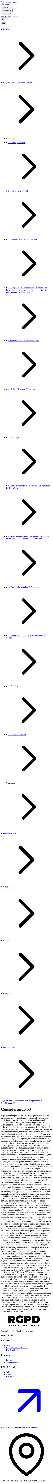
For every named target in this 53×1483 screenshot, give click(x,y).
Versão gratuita (12, 16)
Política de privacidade (28, 1427)
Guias (5, 887)
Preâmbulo (37, 1101)
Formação (6, 11)
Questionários (8, 1047)
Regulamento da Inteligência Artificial (18, 83)
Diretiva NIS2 (9, 833)
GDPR (9, 1345)
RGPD (6, 29)
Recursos (5, 14)
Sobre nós (10, 1372)
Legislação (6, 7)
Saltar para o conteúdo (10, 2)
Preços (3, 16)
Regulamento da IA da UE (17, 1348)
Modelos (6, 940)
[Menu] (3, 23)
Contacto (10, 1374)
